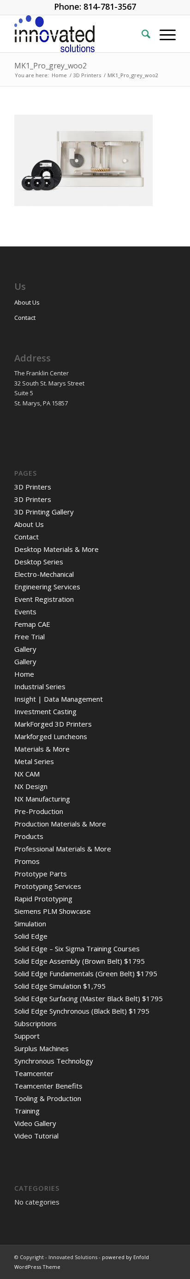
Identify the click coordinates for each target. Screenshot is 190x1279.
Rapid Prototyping (43, 898)
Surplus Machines (41, 1048)
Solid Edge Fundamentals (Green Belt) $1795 (85, 973)
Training (27, 1110)
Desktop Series (38, 561)
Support (27, 1035)
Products (28, 836)
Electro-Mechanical (44, 574)
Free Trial (29, 636)
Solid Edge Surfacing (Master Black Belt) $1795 (88, 998)
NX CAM (27, 773)
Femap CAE (32, 624)
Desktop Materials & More (56, 549)
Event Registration (44, 599)
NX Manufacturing (42, 798)
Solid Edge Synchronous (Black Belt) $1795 (81, 1011)
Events (25, 611)
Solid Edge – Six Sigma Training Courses (77, 948)
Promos (27, 861)
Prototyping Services (47, 886)
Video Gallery (35, 1123)
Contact (25, 317)
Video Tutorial (36, 1135)
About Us (27, 302)
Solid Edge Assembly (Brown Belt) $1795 (79, 961)
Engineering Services (47, 586)
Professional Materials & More (62, 848)
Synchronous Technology (53, 1060)
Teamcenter (33, 1073)
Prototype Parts (40, 873)
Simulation (30, 923)
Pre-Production (38, 811)
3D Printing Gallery (44, 511)
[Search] (141, 33)
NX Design (31, 786)
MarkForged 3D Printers (53, 723)
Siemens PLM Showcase (52, 911)
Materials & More (42, 748)
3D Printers (32, 486)
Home (24, 674)
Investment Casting (45, 711)
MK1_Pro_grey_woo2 (50, 66)
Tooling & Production (47, 1098)
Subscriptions (35, 1023)
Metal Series (34, 761)
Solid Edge (31, 936)
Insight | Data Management (58, 699)
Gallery (25, 649)
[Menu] (163, 33)
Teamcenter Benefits (48, 1085)
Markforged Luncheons (50, 736)
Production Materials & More (60, 823)
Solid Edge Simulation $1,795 (60, 986)
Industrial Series (39, 686)
